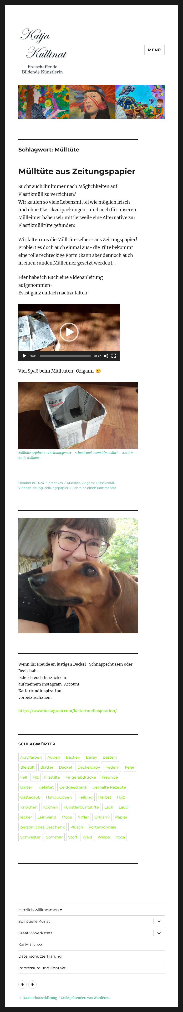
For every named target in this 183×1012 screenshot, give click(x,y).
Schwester (30, 837)
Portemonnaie (102, 827)
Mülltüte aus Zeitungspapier (76, 171)
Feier (129, 767)
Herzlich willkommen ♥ (40, 910)
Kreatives (55, 483)
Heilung (85, 797)
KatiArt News (30, 944)
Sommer (54, 837)
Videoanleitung (30, 488)
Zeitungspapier (56, 488)
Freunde (110, 777)
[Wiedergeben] (24, 356)
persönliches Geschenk (42, 827)
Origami (88, 483)
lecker (26, 817)
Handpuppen (59, 797)
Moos (67, 817)
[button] (69, 332)
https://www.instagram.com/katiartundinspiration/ (67, 710)
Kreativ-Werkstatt (35, 933)
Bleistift (27, 767)
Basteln (110, 757)
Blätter (46, 767)
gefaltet (46, 787)
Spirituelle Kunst (34, 921)
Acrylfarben (31, 757)
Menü (154, 50)
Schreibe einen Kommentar (94, 488)
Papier (121, 817)
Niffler (83, 817)
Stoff (72, 837)
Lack (108, 807)
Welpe (104, 837)
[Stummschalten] (106, 356)
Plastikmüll (105, 483)
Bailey (91, 757)
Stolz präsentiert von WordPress (85, 998)
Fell (23, 777)
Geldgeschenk (73, 787)
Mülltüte (73, 483)
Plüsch (76, 827)
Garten (26, 787)
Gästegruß (30, 797)
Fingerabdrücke (81, 777)
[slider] (65, 356)
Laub (123, 807)
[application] (69, 332)
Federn (112, 767)
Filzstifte (52, 777)
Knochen (29, 807)
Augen (53, 757)
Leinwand (46, 817)
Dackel (65, 767)
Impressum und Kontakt (42, 968)
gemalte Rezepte (109, 787)
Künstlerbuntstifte (81, 807)
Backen (73, 757)
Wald (87, 837)
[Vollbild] (113, 356)
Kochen (50, 807)
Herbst (104, 797)
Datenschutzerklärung (40, 956)
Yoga (120, 837)
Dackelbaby (88, 767)
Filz (35, 777)
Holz (121, 797)
